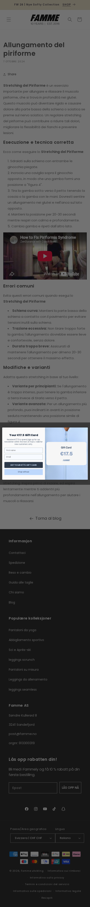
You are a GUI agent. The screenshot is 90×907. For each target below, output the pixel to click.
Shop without (23, 472)
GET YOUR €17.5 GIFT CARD (23, 464)
